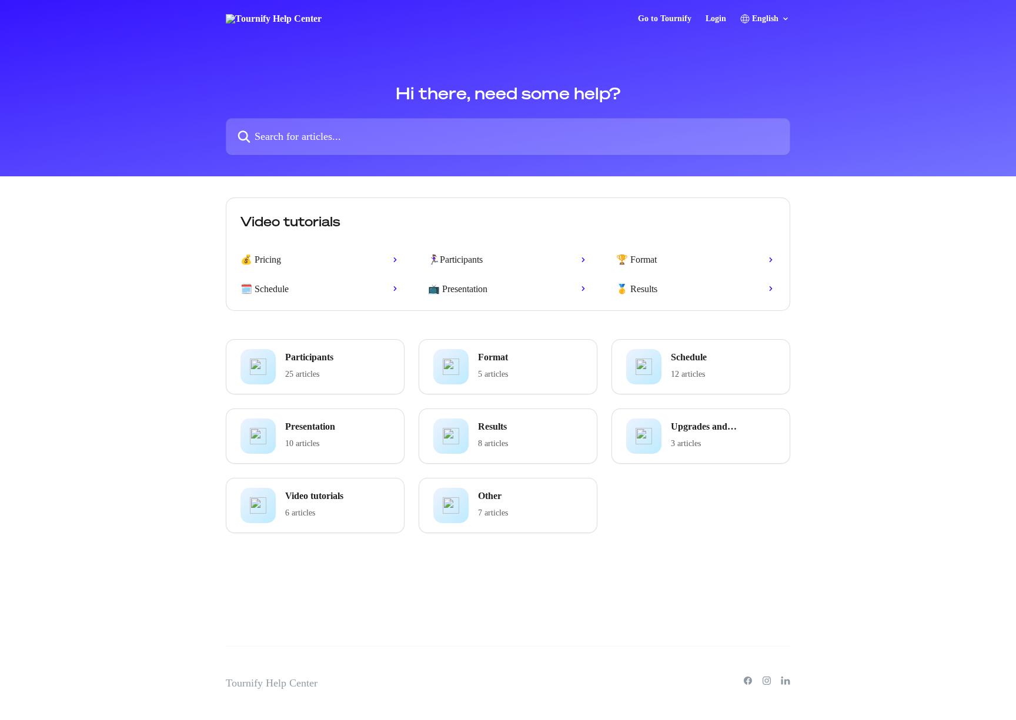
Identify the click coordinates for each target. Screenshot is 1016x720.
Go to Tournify (664, 19)
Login (716, 19)
